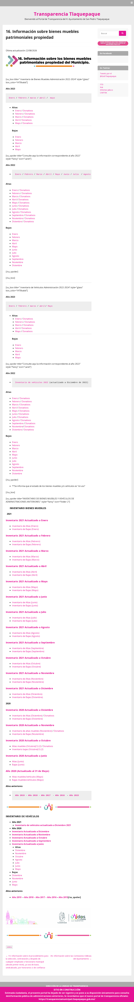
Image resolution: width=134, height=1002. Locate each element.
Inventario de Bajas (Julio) (24, 620)
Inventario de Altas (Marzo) (25, 556)
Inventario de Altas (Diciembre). (27, 694)
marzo (33, 98)
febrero (22, 98)
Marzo (18, 116)
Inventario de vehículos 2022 (31, 382)
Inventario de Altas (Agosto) (25, 633)
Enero (12, 98)
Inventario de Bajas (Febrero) (26, 544)
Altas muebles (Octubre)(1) (25, 746)
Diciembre (17, 221)
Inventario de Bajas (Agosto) (26, 636)
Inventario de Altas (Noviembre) (27, 678)
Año (61, 897)
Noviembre (17, 218)
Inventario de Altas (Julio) (24, 617)
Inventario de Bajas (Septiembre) (28, 651)
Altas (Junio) (18, 761)
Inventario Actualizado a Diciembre (30, 831)
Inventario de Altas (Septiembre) (28, 648)
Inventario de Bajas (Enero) (25, 529)
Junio (66, 174)
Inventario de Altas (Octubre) (26, 663)
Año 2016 (60, 795)
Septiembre (17, 215)
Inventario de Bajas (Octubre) (26, 666)
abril (42, 98)
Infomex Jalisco (106, 90)
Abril (17, 120)
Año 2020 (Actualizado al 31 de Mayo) (27, 771)
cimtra (9, 947)
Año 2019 (16, 897)
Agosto (87, 174)
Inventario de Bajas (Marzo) (25, 559)
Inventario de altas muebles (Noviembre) (32, 730)
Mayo (18, 123)
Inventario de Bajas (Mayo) (25, 590)
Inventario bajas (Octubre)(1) (26, 749)
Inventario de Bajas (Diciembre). (27, 697)
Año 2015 (74, 795)
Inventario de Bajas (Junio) (25, 605)
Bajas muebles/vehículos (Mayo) (28, 779)
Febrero (19, 113)
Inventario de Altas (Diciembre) (27, 715)
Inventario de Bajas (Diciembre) (27, 718)
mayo (52, 98)
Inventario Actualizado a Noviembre (31, 834)
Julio (76, 174)
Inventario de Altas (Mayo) (25, 587)
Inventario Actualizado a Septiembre (31, 840)
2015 (65, 897)
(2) (40, 746)
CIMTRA (103, 92)
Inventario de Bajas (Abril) (24, 575)
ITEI (101, 84)
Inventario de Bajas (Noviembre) (28, 681)
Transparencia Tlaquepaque (67, 14)
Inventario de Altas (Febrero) (26, 541)
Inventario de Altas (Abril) (24, 571)
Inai (101, 87)
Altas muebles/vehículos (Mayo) (27, 776)
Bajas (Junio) (18, 764)
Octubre (19, 856)
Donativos (28, 110)
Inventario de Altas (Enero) (25, 526)
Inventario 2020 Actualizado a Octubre (28, 740)
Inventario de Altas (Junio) (24, 602)
